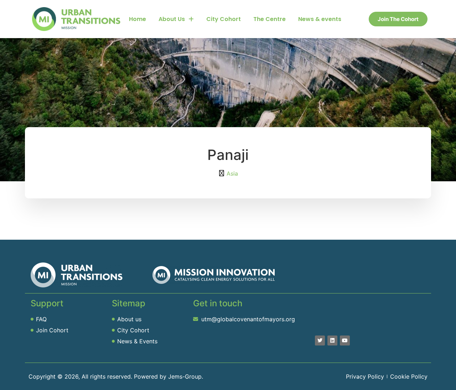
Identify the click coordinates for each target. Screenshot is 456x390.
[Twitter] (320, 340)
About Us (172, 19)
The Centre (269, 19)
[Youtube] (345, 340)
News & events (319, 19)
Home (137, 19)
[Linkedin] (332, 340)
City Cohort (223, 19)
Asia (232, 173)
